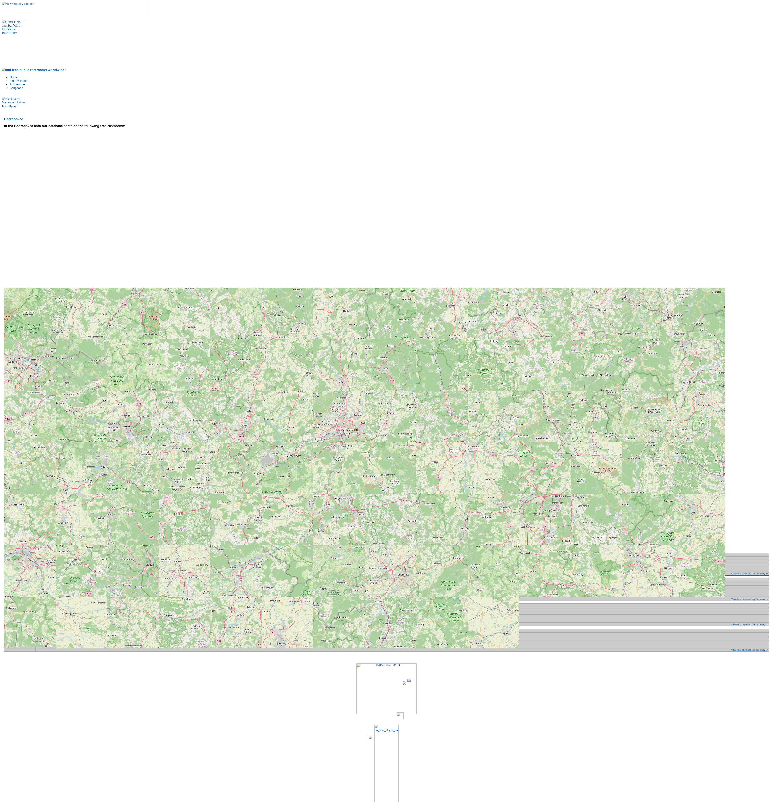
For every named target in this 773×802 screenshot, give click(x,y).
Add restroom (18, 84)
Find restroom (18, 80)
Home (14, 77)
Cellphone (16, 88)
